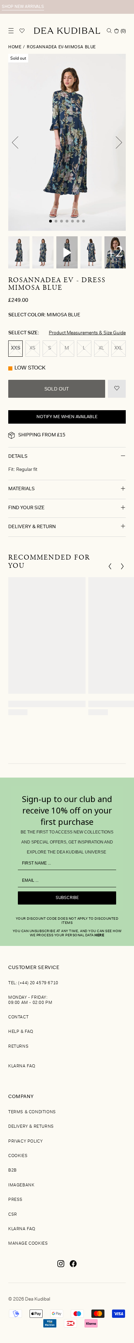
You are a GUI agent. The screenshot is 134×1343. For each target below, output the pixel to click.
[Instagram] (61, 1266)
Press (15, 1200)
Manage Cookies (28, 1244)
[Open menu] (11, 30)
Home (14, 47)
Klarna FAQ (21, 1066)
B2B (12, 1170)
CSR (12, 1215)
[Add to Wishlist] (117, 389)
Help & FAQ (20, 1032)
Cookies (17, 1156)
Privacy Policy (25, 1141)
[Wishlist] (22, 30)
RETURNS (18, 1047)
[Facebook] (73, 1266)
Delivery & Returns (31, 1127)
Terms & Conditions (32, 1112)
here (99, 935)
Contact (18, 1017)
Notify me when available (67, 417)
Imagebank (21, 1185)
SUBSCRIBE (67, 898)
